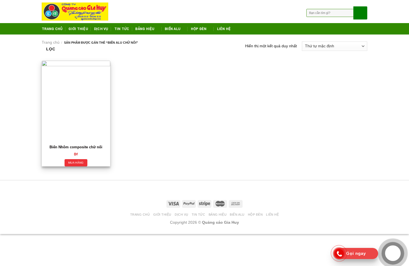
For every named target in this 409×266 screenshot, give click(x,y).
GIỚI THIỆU (78, 29)
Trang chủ (51, 42)
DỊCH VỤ (101, 29)
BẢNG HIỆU (144, 29)
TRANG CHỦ (52, 29)
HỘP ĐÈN (199, 29)
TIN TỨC (121, 29)
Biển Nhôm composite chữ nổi (76, 147)
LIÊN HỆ (224, 29)
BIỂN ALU (172, 29)
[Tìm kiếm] (359, 12)
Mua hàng (75, 162)
